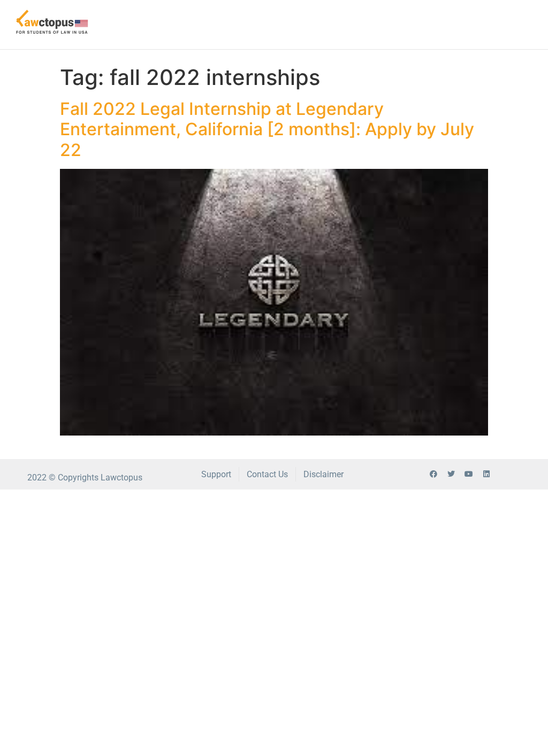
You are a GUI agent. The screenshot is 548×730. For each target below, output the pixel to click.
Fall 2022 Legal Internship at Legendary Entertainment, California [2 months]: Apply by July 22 (267, 129)
